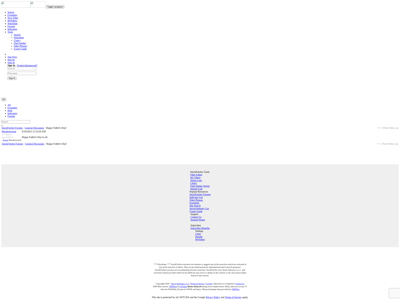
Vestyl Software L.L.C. (180, 283)
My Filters (195, 177)
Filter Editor (196, 174)
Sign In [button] (11, 62)
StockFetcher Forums (12, 128)
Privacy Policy (213, 297)
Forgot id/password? (27, 65)
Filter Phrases (20, 46)
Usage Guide (20, 49)
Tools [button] (10, 32)
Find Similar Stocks (200, 186)
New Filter (13, 18)
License (209, 283)
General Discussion (34, 128)
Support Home (197, 219)
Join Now (12, 57)
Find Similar (20, 43)
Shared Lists (196, 189)
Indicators (12, 29)
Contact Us (196, 217)
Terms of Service (198, 283)
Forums (11, 26)
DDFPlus (173, 286)
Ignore (5, 140)
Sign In (11, 59)
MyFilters (12, 20)
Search (11, 12)
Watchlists (13, 23)
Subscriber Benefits (200, 228)
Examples (12, 15)
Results (198, 236)
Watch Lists (196, 180)
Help (10, 110)
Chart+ (17, 40)
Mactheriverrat (9, 131)
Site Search (195, 205)
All (9, 105)
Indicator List (196, 197)
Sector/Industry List (199, 208)
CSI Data (183, 286)
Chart (198, 233)
